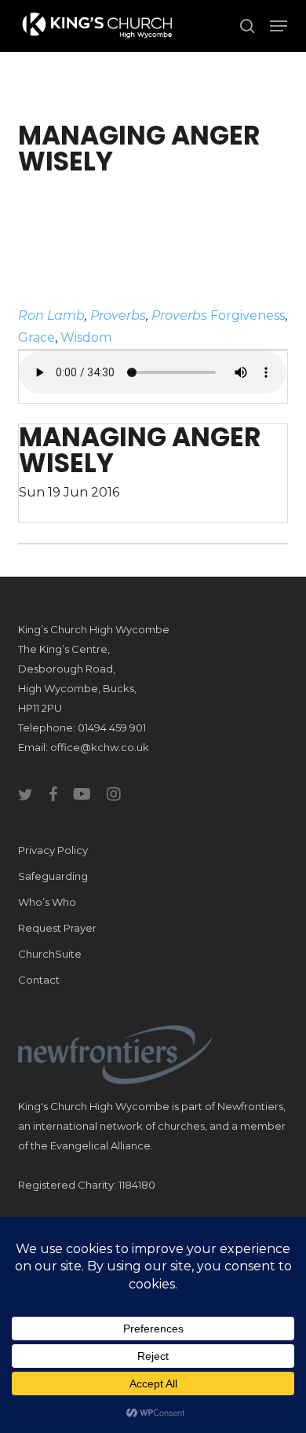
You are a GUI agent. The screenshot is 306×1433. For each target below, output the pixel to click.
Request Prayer (57, 928)
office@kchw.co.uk (99, 747)
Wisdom (85, 337)
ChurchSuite (50, 953)
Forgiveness (247, 315)
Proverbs (118, 315)
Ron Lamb (51, 315)
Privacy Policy (53, 850)
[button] (278, 26)
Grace (36, 337)
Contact (39, 979)
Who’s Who (47, 902)
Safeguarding (53, 876)
